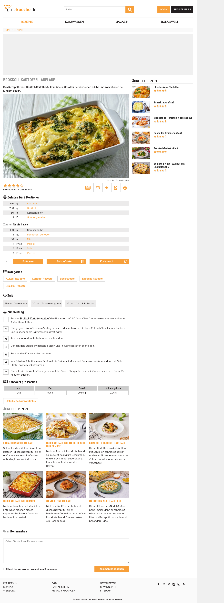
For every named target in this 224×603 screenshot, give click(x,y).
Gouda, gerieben (36, 217)
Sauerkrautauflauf (164, 102)
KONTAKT (9, 587)
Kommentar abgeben (112, 568)
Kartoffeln (32, 203)
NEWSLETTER (108, 583)
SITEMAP (105, 590)
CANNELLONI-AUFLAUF (59, 501)
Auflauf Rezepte (15, 278)
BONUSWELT (169, 21)
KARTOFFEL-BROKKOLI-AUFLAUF (107, 443)
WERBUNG (9, 590)
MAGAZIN (121, 21)
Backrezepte (67, 278)
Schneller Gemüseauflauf (168, 133)
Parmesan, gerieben (38, 234)
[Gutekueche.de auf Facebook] (159, 584)
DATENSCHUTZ (61, 587)
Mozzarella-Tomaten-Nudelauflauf (173, 117)
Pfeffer (31, 253)
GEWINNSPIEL (108, 587)
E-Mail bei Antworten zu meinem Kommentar (31, 569)
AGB (54, 583)
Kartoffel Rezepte (42, 278)
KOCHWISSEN (74, 21)
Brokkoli (31, 208)
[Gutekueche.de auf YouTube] (164, 584)
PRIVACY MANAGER (63, 590)
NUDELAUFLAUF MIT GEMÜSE (19, 501)
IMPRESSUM (10, 583)
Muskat (31, 243)
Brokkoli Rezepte (16, 285)
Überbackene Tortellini (166, 87)
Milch (30, 239)
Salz (29, 248)
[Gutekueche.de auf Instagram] (174, 584)
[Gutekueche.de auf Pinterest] (169, 584)
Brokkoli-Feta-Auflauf (166, 148)
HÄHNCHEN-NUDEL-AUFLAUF (105, 501)
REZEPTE (27, 21)
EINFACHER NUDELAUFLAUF (18, 443)
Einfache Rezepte (92, 278)
